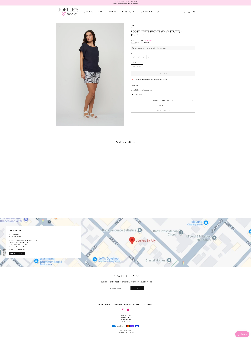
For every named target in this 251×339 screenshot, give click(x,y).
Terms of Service (129, 332)
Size (133, 53)
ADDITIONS (111, 12)
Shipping (133, 42)
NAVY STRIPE (137, 66)
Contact (108, 305)
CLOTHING (88, 12)
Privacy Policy (120, 332)
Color (133, 62)
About (100, 305)
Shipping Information (163, 100)
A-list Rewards (147, 305)
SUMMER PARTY (147, 12)
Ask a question (163, 110)
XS (134, 57)
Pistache (135, 28)
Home (132, 25)
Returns (163, 105)
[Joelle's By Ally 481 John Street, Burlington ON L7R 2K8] (125, 242)
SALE (159, 12)
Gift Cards (118, 305)
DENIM (100, 12)
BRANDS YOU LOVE (128, 12)
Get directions (16, 253)
